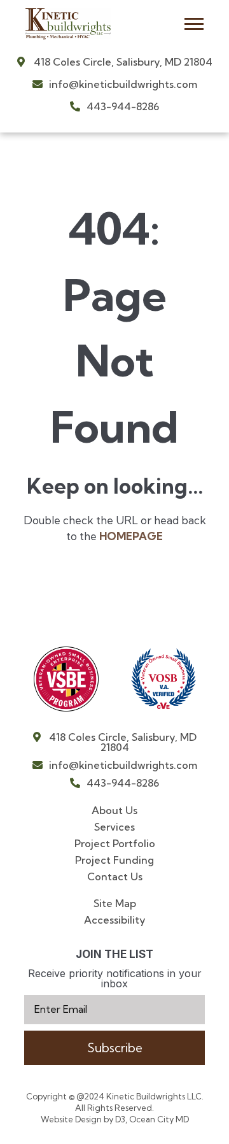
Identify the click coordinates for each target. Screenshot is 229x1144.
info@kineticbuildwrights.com (121, 84)
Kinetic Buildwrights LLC (154, 1096)
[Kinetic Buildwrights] (78, 23)
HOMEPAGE (131, 536)
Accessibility (115, 919)
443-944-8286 (121, 106)
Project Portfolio (114, 843)
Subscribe (114, 1047)
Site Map (115, 903)
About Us (114, 810)
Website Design (72, 1119)
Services (114, 826)
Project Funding (114, 860)
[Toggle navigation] (194, 24)
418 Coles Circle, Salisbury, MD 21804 (121, 62)
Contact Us (114, 876)
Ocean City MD (159, 1119)
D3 (119, 1119)
